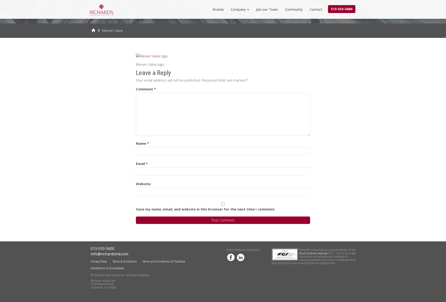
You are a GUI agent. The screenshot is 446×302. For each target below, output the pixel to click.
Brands (218, 9)
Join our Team (267, 9)
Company (239, 9)
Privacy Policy (99, 261)
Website (143, 183)
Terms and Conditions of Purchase (163, 261)
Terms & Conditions (124, 261)
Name (142, 143)
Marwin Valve (112, 30)
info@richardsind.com (109, 253)
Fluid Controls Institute (313, 253)
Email (142, 163)
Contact (316, 9)
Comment (146, 89)
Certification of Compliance (107, 268)
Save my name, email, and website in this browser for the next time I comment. (205, 209)
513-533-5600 (341, 9)
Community (294, 9)
